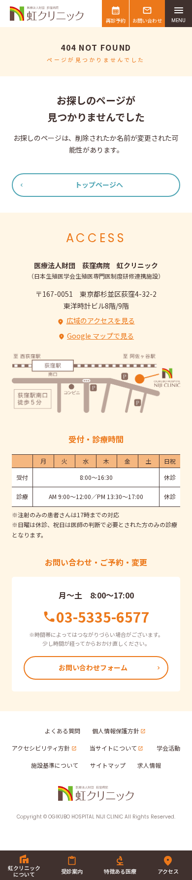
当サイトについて (113, 748)
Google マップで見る (100, 336)
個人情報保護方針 (115, 730)
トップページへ (99, 184)
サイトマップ (108, 765)
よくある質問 (62, 730)
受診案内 (72, 871)
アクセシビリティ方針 (41, 748)
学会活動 (168, 748)
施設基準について (54, 765)
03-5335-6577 (103, 617)
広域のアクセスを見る (100, 320)
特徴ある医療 (120, 871)
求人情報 (149, 765)
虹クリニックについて (24, 871)
